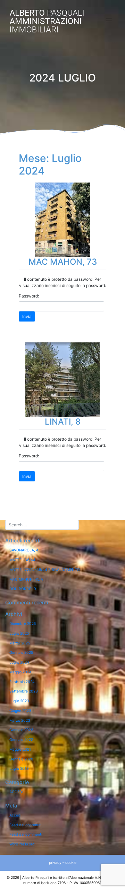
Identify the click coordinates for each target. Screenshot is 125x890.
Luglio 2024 (19, 662)
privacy (55, 862)
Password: (29, 296)
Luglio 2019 (19, 768)
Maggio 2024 (20, 672)
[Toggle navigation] (109, 21)
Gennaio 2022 (21, 739)
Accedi (15, 815)
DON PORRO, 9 (22, 589)
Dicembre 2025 (22, 623)
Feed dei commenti (25, 834)
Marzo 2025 (19, 643)
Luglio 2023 (19, 701)
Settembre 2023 (23, 691)
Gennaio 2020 (21, 759)
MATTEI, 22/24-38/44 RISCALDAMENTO (44, 569)
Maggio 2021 (20, 749)
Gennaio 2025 (21, 652)
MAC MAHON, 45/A (26, 579)
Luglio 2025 (19, 633)
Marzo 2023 (19, 720)
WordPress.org (21, 844)
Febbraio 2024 (22, 682)
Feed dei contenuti (25, 825)
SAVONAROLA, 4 (24, 550)
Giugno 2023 (20, 711)
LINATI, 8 (63, 422)
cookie (70, 862)
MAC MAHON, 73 (62, 262)
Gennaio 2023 (21, 730)
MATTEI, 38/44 (22, 560)
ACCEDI (16, 792)
